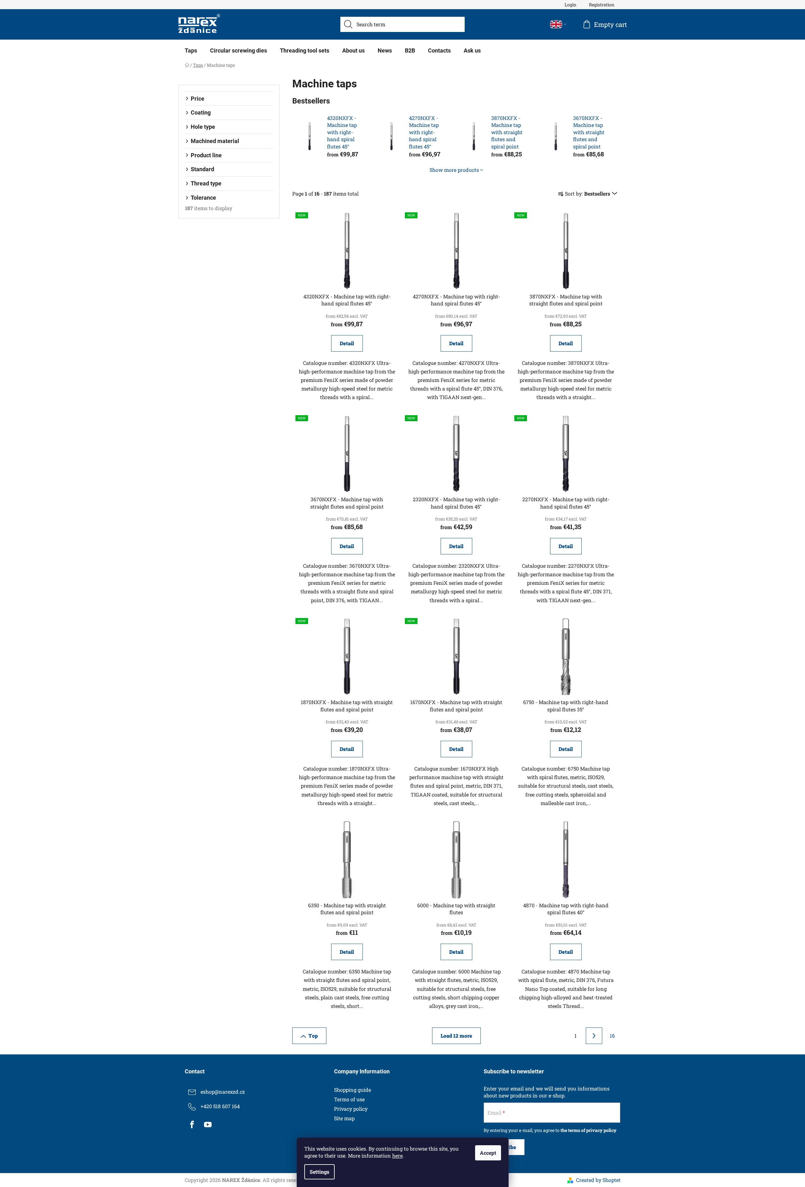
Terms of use (349, 1099)
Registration (601, 5)
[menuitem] (190, 50)
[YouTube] (208, 1124)
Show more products (454, 169)
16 (612, 1035)
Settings (319, 1171)
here (397, 1155)
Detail (347, 343)
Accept (488, 1152)
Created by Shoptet (598, 1180)
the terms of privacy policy (588, 1130)
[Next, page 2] (594, 1036)
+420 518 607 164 (220, 1106)
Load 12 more (456, 1035)
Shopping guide (352, 1089)
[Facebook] (192, 1124)
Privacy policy (351, 1108)
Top (313, 1035)
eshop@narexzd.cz (223, 1091)
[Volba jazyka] (558, 24)
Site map (344, 1118)
